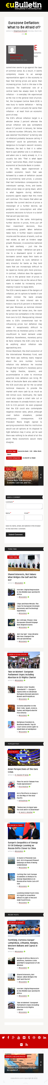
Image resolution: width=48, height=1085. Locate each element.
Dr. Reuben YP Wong (21, 775)
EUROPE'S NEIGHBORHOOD (15, 1057)
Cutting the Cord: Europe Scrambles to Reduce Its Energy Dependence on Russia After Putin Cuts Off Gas (28, 879)
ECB (31, 451)
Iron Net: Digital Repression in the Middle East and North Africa (28, 592)
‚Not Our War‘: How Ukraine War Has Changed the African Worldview (27, 636)
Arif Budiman (23, 801)
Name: (8, 513)
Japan (9, 454)
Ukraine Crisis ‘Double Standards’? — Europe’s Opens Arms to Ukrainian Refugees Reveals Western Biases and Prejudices (28, 692)
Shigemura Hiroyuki (20, 31)
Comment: (10, 502)
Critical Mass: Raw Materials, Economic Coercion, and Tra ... (19, 481)
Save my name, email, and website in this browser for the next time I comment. (23, 527)
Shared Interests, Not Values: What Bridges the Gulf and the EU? (22, 577)
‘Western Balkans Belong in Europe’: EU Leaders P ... (22, 1069)
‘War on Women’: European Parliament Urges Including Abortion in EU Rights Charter (22, 675)
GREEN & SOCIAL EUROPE (17, 655)
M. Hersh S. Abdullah (26, 812)
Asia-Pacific (13, 752)
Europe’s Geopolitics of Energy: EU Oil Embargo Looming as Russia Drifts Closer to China (23, 845)
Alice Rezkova (23, 787)
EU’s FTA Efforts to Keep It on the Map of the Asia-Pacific (27, 795)
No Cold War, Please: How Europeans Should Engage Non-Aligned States (27, 622)
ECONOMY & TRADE (29, 458)
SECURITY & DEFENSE (16, 923)
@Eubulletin (11, 478)
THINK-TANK (10, 469)
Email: (26, 513)
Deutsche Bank (23, 451)
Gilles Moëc (37, 451)
